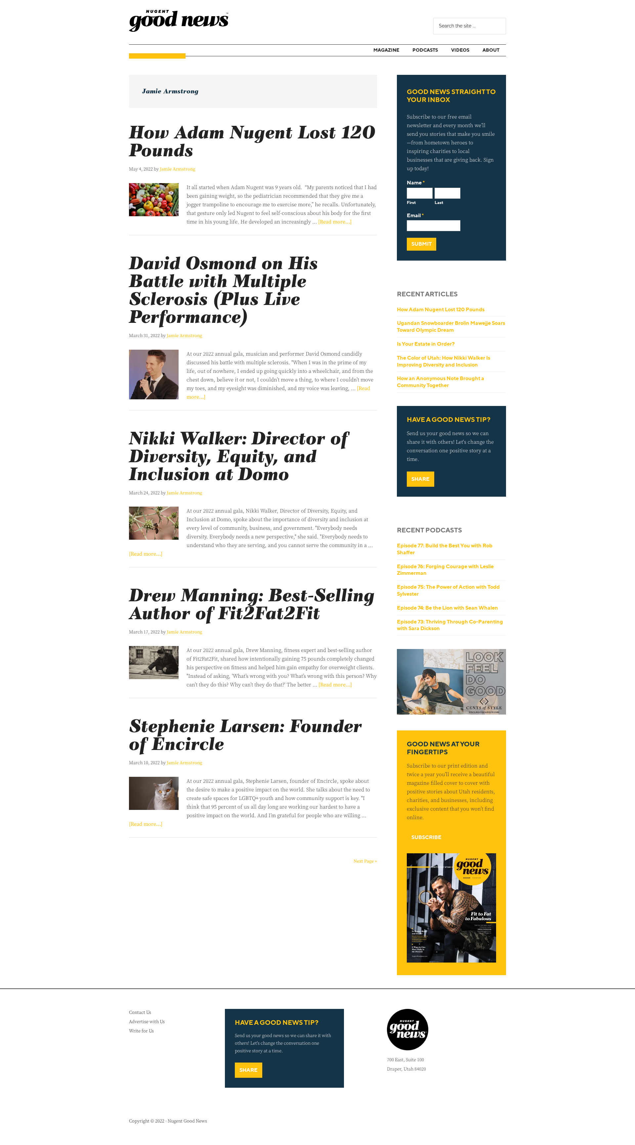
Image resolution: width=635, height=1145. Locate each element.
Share (420, 479)
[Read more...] (335, 222)
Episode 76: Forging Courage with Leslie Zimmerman (445, 570)
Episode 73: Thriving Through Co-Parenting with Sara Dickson (450, 625)
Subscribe (426, 837)
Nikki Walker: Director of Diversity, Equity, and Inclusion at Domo (238, 457)
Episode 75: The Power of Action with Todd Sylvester (448, 590)
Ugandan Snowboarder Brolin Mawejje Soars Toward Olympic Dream (451, 327)
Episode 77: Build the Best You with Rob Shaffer (444, 549)
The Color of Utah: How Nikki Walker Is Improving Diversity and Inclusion (443, 361)
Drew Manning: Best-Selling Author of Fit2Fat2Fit (252, 605)
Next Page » (365, 861)
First (411, 203)
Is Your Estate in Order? (426, 344)
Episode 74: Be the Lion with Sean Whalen (447, 608)
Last (439, 203)
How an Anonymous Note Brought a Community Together (440, 382)
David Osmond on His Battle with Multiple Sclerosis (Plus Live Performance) (223, 291)
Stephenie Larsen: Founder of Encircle (245, 736)
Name (416, 182)
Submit (421, 244)
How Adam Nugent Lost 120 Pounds (252, 142)
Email (415, 215)
